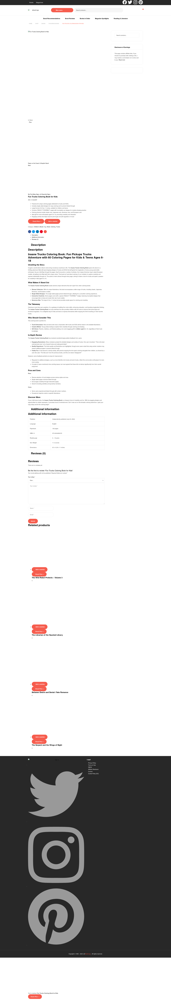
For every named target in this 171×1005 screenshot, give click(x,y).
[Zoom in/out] (3, 1000)
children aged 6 (80, 329)
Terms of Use (92, 765)
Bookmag (87, 954)
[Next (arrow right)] (8, 1003)
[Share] (14, 1000)
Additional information (38, 237)
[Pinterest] (140, 2)
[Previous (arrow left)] (3, 1003)
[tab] (68, 235)
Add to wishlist (52, 221)
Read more (122, 60)
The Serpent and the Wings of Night (47, 745)
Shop (36, 23)
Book (48, 227)
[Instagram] (135, 2)
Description (35, 235)
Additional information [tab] (45, 409)
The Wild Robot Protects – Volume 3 (47, 577)
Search (120, 10)
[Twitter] (130, 2)
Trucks (58, 227)
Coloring (53, 227)
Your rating (31, 477)
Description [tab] (38, 244)
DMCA (90, 767)
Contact (90, 771)
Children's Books (54, 23)
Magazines (39, 2)
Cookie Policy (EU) (93, 773)
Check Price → (37, 221)
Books (31, 2)
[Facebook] (124, 2)
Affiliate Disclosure (93, 769)
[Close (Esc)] (20, 1000)
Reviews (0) (35, 239)
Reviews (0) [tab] (38, 453)
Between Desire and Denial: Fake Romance (50, 692)
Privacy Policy (92, 763)
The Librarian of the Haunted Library (47, 635)
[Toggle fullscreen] (8, 1000)
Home (30, 23)
